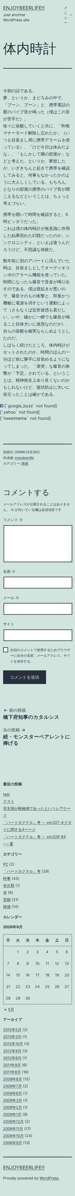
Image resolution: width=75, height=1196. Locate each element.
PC (5, 864)
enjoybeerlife (24, 458)
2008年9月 (12, 1143)
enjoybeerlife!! (24, 8)
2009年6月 (12, 1093)
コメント (13, 520)
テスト (8, 801)
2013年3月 (12, 1037)
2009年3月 (12, 1100)
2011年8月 (12, 1072)
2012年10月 (13, 1044)
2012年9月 (12, 1051)
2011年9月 (12, 1065)
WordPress (49, 1178)
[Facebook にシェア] (1, 405)
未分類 (8, 885)
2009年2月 (12, 1107)
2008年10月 (13, 1136)
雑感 (24, 463)
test (6, 794)
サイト (8, 624)
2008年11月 (13, 1129)
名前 (9, 571)
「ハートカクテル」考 (22, 871)
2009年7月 (12, 1086)
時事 (7, 878)
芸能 (7, 899)
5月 (11, 1009)
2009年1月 (12, 1114)
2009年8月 (12, 1079)
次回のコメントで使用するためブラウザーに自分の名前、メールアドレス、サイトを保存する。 (40, 655)
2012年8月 (12, 1058)
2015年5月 (12, 1029)
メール (11, 598)
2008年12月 (13, 1121)
